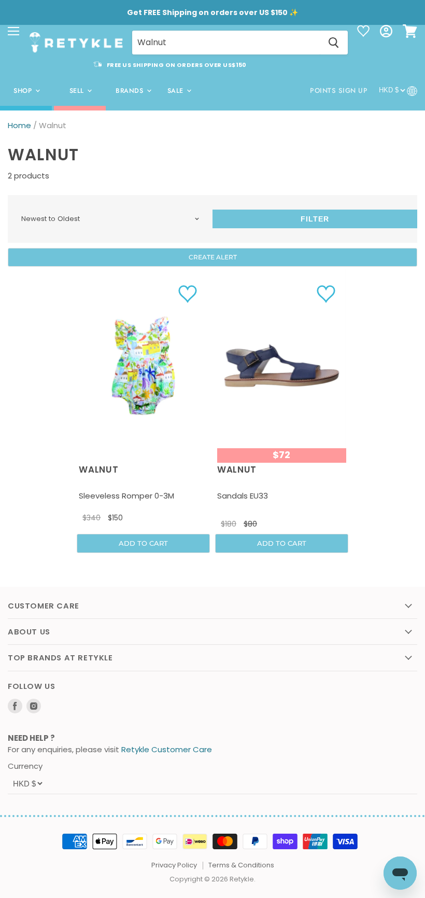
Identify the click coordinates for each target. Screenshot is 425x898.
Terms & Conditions (241, 865)
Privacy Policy (174, 865)
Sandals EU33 (242, 495)
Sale (176, 90)
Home (19, 125)
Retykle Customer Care (166, 749)
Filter (315, 219)
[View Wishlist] (363, 32)
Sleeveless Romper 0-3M (126, 495)
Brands (131, 90)
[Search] (334, 42)
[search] (226, 42)
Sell (78, 90)
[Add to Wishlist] (189, 293)
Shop (23, 90)
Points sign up (338, 90)
